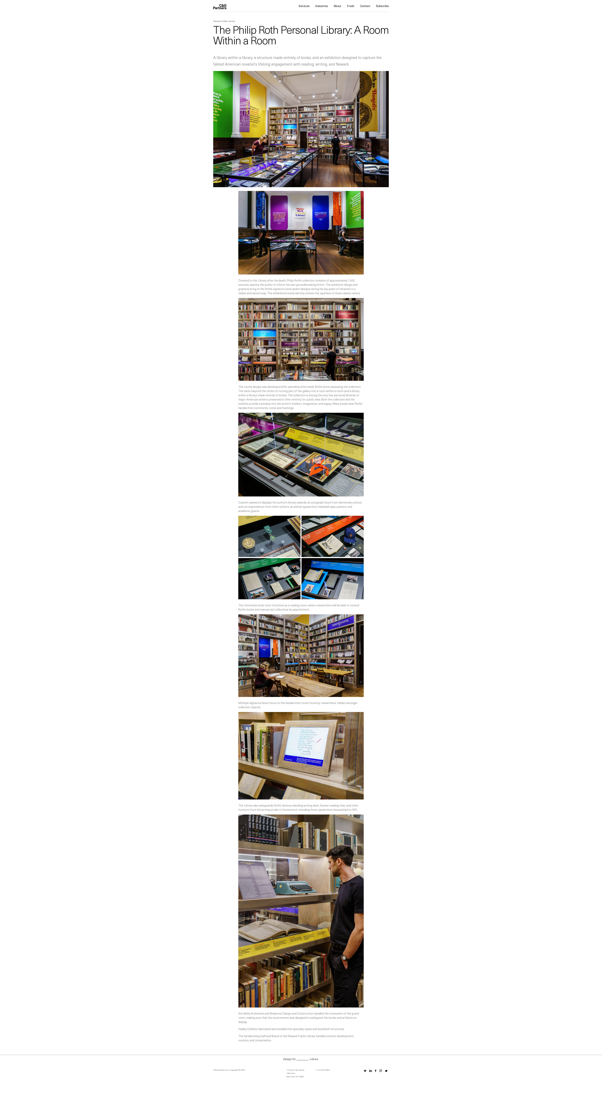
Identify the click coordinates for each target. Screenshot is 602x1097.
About (337, 6)
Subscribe (382, 6)
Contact (365, 6)
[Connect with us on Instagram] (380, 1071)
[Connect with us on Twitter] (386, 1071)
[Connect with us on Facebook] (376, 1071)
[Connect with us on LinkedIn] (370, 1071)
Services (304, 6)
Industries (321, 6)
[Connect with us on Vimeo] (364, 1071)
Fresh (350, 6)
